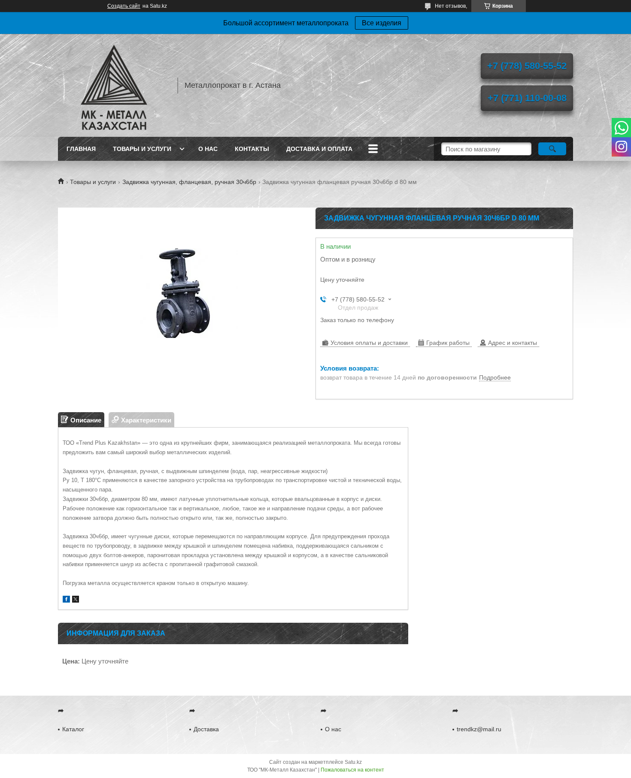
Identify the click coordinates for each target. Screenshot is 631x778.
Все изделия (381, 23)
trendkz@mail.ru (479, 729)
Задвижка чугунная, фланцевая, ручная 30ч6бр (189, 181)
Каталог (73, 729)
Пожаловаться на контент (352, 770)
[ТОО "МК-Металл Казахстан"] (114, 85)
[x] (75, 600)
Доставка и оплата (319, 148)
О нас (208, 148)
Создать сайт (123, 6)
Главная (81, 148)
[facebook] (66, 600)
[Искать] (552, 148)
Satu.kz (353, 762)
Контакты (252, 148)
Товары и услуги (142, 148)
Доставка (206, 729)
